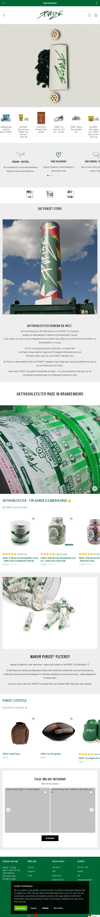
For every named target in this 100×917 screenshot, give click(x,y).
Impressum (56, 867)
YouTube (31, 867)
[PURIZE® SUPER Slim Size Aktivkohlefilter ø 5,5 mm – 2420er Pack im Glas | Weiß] (59, 531)
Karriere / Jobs (82, 867)
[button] (94, 916)
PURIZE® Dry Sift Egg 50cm (51, 754)
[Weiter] (96, 3)
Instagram (31, 871)
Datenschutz (56, 875)
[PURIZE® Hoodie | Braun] (21, 731)
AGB (53, 871)
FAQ (78, 875)
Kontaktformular (9, 878)
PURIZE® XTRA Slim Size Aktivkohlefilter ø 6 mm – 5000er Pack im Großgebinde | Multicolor (20, 559)
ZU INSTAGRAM (50, 838)
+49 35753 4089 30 (11, 871)
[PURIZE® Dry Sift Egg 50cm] (59, 731)
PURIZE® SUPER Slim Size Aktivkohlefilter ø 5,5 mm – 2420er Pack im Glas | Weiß (58, 559)
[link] (21, 155)
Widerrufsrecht (57, 879)
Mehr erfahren (58, 908)
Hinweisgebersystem (84, 879)
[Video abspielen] (50, 450)
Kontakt (80, 871)
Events (30, 875)
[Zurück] (4, 3)
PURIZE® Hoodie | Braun (11, 754)
